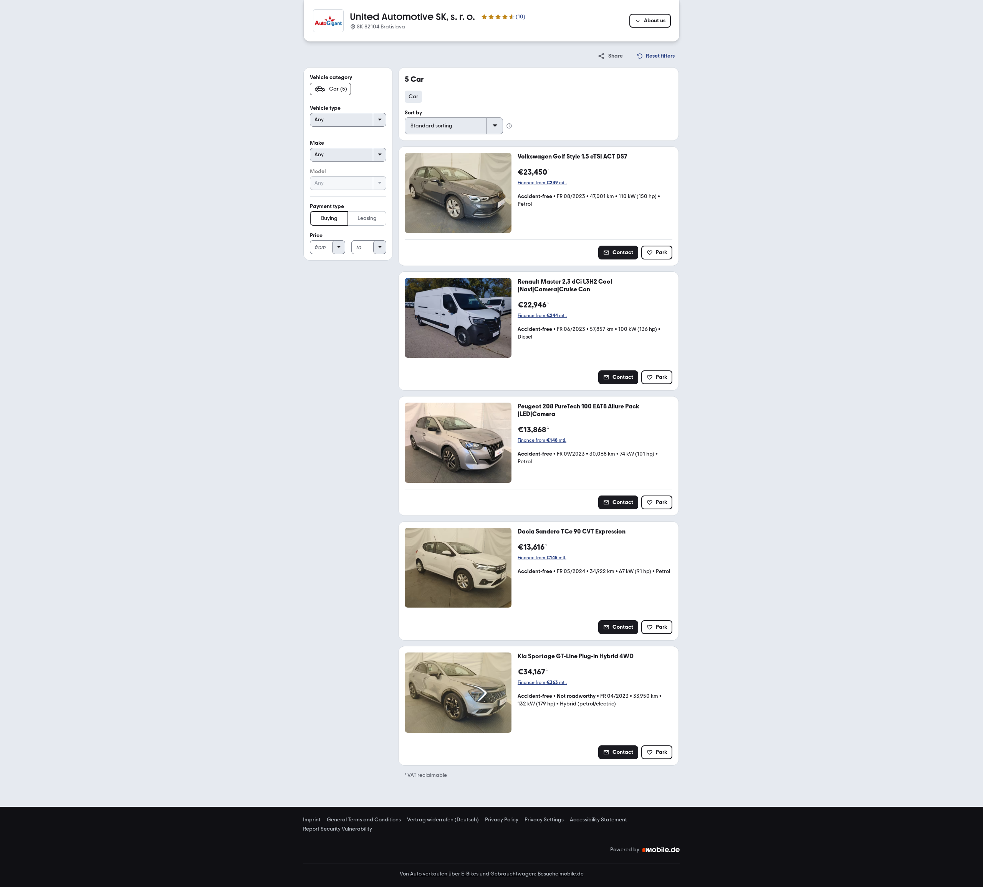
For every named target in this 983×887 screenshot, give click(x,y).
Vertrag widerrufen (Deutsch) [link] (443, 820)
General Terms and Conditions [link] (364, 820)
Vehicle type (325, 108)
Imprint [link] (312, 820)
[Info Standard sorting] (509, 126)
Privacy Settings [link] (544, 820)
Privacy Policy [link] (501, 820)
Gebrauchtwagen (512, 873)
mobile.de (571, 873)
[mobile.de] (661, 849)
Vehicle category (331, 77)
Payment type (327, 206)
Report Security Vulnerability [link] (337, 829)
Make (317, 143)
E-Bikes (469, 873)
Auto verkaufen (428, 873)
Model (318, 171)
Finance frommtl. (542, 182)
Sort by (413, 112)
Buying (329, 218)
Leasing (367, 218)
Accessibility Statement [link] (598, 820)
